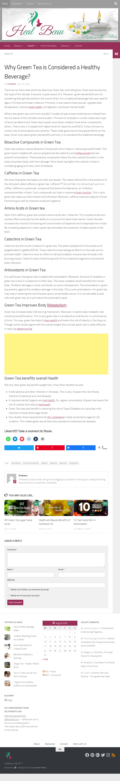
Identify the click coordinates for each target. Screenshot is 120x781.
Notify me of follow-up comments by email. (30, 589)
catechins (53, 463)
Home (7, 45)
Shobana (11, 84)
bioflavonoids (83, 153)
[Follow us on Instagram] (108, 755)
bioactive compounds (31, 463)
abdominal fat (24, 328)
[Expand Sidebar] (116, 53)
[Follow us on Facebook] (87, 755)
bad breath (44, 404)
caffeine (44, 463)
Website (11, 580)
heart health (35, 107)
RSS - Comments (53, 675)
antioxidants (16, 463)
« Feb (45, 659)
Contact (30, 3)
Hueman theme (40, 768)
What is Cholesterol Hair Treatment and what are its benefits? (98, 642)
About (5, 3)
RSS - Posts (50, 671)
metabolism (73, 463)
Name (10, 569)
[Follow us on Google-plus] (98, 755)
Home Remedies (48, 45)
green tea (63, 463)
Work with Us (44, 3)
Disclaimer (17, 3)
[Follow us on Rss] (114, 755)
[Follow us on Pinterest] (92, 755)
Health (31, 45)
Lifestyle (65, 45)
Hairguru (87, 652)
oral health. (49, 400)
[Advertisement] (56, 354)
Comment (12, 549)
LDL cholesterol (55, 417)
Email (61, 569)
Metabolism (57, 305)
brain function (83, 192)
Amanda (87, 662)
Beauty (17, 45)
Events (78, 45)
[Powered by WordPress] (15, 768)
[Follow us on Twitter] (103, 755)
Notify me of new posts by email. (25, 595)
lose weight (50, 320)
